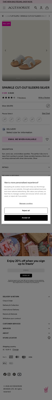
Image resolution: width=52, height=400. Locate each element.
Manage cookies (26, 203)
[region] (26, 200)
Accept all (26, 217)
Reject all (26, 210)
